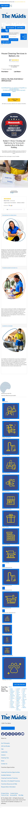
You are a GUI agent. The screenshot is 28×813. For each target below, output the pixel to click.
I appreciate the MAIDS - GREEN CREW (14, 202)
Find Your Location (7, 728)
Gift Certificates (5, 746)
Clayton (11, 696)
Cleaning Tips (5, 758)
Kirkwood (18, 692)
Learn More (20, 27)
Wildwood (24, 707)
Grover (17, 691)
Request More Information (8, 787)
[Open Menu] (5, 30)
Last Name (17, 71)
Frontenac (18, 688)
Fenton (11, 705)
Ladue (17, 693)
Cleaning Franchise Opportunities (10, 772)
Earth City (12, 702)
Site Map (20, 795)
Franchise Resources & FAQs (9, 784)
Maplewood (18, 698)
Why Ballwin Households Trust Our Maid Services (10, 267)
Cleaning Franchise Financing (9, 778)
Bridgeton (12, 692)
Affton (11, 688)
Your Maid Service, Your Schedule (7, 325)
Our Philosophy (5, 743)
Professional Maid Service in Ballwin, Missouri (9, 215)
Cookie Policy (14, 793)
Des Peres (12, 701)
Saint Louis (18, 709)
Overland (18, 702)
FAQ (2, 749)
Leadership (4, 752)
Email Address (19, 79)
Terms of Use (5, 795)
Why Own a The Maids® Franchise (10, 781)
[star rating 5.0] (14, 198)
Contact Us (4, 763)
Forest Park (12, 707)
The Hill (23, 691)
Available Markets (6, 775)
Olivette (17, 701)
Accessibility (13, 795)
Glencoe (17, 689)
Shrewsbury (24, 688)
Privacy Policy (5, 793)
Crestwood (12, 698)
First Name (5, 71)
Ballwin (11, 689)
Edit (6, 36)
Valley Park (24, 699)
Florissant (12, 706)
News (2, 761)
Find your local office (12, 34)
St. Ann (23, 689)
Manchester (18, 696)
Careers (3, 755)
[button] (4, 209)
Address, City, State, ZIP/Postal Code (7, 80)
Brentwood (12, 691)
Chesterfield (12, 695)
